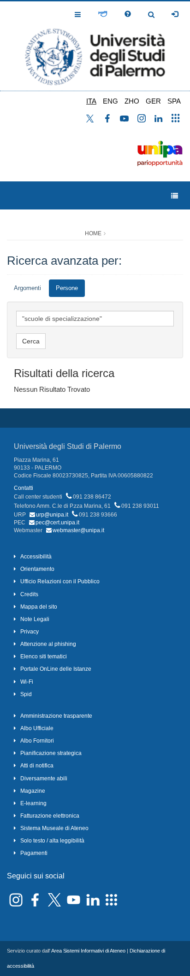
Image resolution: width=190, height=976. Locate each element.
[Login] (174, 14)
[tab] (27, 288)
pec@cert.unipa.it (57, 522)
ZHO (132, 101)
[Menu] (174, 195)
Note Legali (34, 619)
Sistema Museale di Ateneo (54, 828)
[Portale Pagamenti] (103, 14)
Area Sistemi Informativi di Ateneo (88, 950)
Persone (67, 288)
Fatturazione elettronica (49, 816)
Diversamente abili (43, 778)
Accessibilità (36, 556)
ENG (110, 101)
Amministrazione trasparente (56, 716)
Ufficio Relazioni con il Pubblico (60, 581)
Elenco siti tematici (43, 656)
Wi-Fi (26, 682)
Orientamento (37, 569)
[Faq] (127, 14)
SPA (174, 101)
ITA (91, 101)
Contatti (23, 488)
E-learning (33, 803)
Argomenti (27, 288)
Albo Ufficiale (36, 728)
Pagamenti (34, 853)
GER (153, 101)
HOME (93, 233)
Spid (26, 694)
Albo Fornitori (37, 741)
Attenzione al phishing (48, 644)
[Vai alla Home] (95, 46)
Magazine (32, 791)
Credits (29, 594)
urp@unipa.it (52, 514)
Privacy (29, 631)
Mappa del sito (38, 607)
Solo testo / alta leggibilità (52, 840)
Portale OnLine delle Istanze (55, 669)
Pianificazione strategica (51, 753)
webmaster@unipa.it (78, 530)
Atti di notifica (36, 765)
